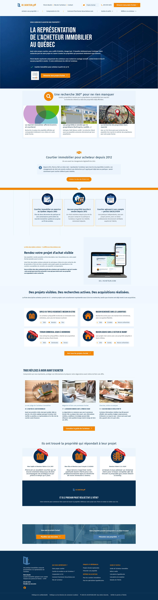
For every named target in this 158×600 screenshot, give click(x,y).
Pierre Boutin (47, 5)
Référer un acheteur (127, 11)
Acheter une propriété (29, 11)
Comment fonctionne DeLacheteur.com (80, 11)
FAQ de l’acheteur (60, 5)
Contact (70, 5)
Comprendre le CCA (52, 11)
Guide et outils (106, 11)
